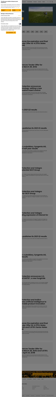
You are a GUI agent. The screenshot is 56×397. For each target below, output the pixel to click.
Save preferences (10, 32)
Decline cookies (13, 10)
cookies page (17, 7)
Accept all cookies (4, 10)
